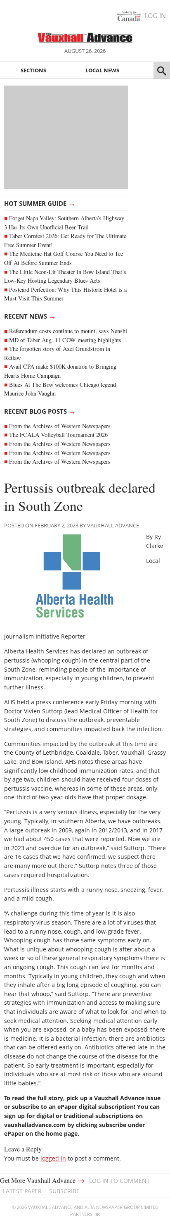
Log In (155, 15)
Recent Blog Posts (40, 411)
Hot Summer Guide (40, 203)
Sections (33, 70)
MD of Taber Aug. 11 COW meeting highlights (66, 340)
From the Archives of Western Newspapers (60, 426)
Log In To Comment (119, 1181)
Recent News (30, 316)
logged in (53, 1158)
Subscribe (64, 1191)
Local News (102, 70)
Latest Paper (22, 1191)
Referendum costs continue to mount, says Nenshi (68, 331)
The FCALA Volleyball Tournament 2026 (58, 435)
